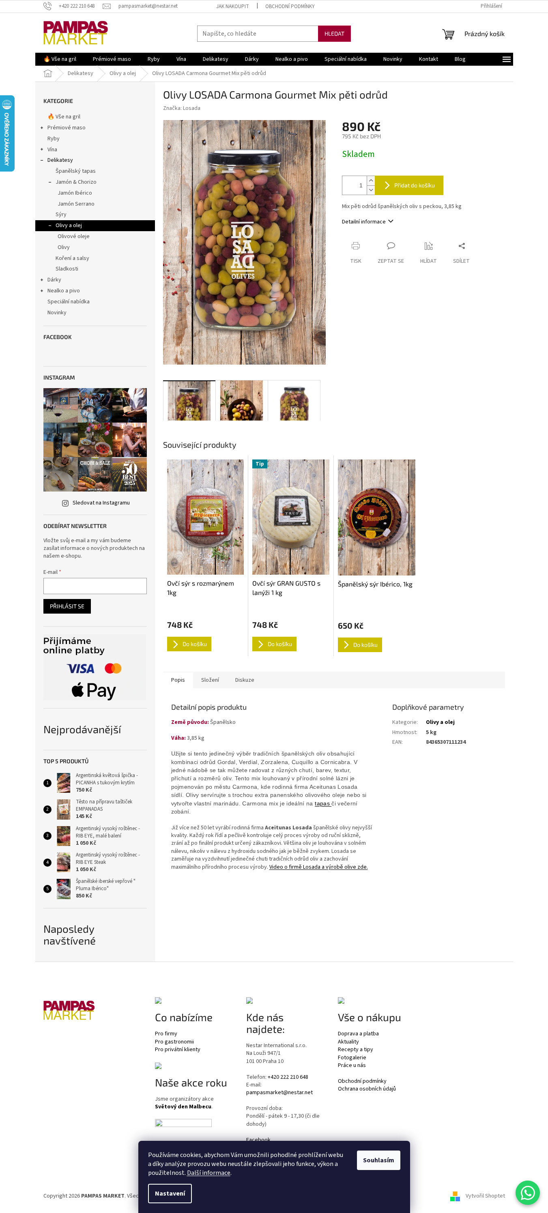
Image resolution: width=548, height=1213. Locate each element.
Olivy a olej (69, 225)
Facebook (258, 1140)
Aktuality (348, 1042)
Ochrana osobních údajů (367, 1089)
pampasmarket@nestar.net (279, 1093)
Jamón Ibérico (75, 193)
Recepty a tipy (355, 1050)
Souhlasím (378, 1160)
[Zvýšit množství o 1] (371, 180)
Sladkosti (67, 269)
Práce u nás (352, 1065)
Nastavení (170, 1193)
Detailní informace (364, 222)
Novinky (57, 313)
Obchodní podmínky (290, 6)
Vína (52, 150)
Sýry (61, 214)
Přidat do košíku (414, 185)
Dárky (54, 280)
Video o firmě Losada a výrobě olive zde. (318, 867)
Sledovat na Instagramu (101, 503)
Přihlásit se (67, 606)
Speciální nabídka (68, 302)
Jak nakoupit (232, 6)
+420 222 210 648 (288, 1077)
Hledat (334, 33)
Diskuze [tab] (244, 680)
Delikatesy (60, 160)
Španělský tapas (76, 171)
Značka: (181, 108)
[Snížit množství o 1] (371, 190)
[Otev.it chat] (528, 1193)
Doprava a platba (358, 1034)
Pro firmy (166, 1034)
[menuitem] (59, 59)
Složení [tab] (210, 680)
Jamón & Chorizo (76, 182)
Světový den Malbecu (183, 1107)
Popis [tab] (178, 680)
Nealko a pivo (63, 291)
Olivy (64, 247)
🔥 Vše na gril (63, 117)
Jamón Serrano (76, 204)
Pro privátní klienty (177, 1050)
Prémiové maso (66, 128)
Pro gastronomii (174, 1042)
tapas (323, 803)
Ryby (53, 139)
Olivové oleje (74, 236)
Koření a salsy (72, 258)
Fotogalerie (352, 1058)
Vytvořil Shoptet (485, 1196)
